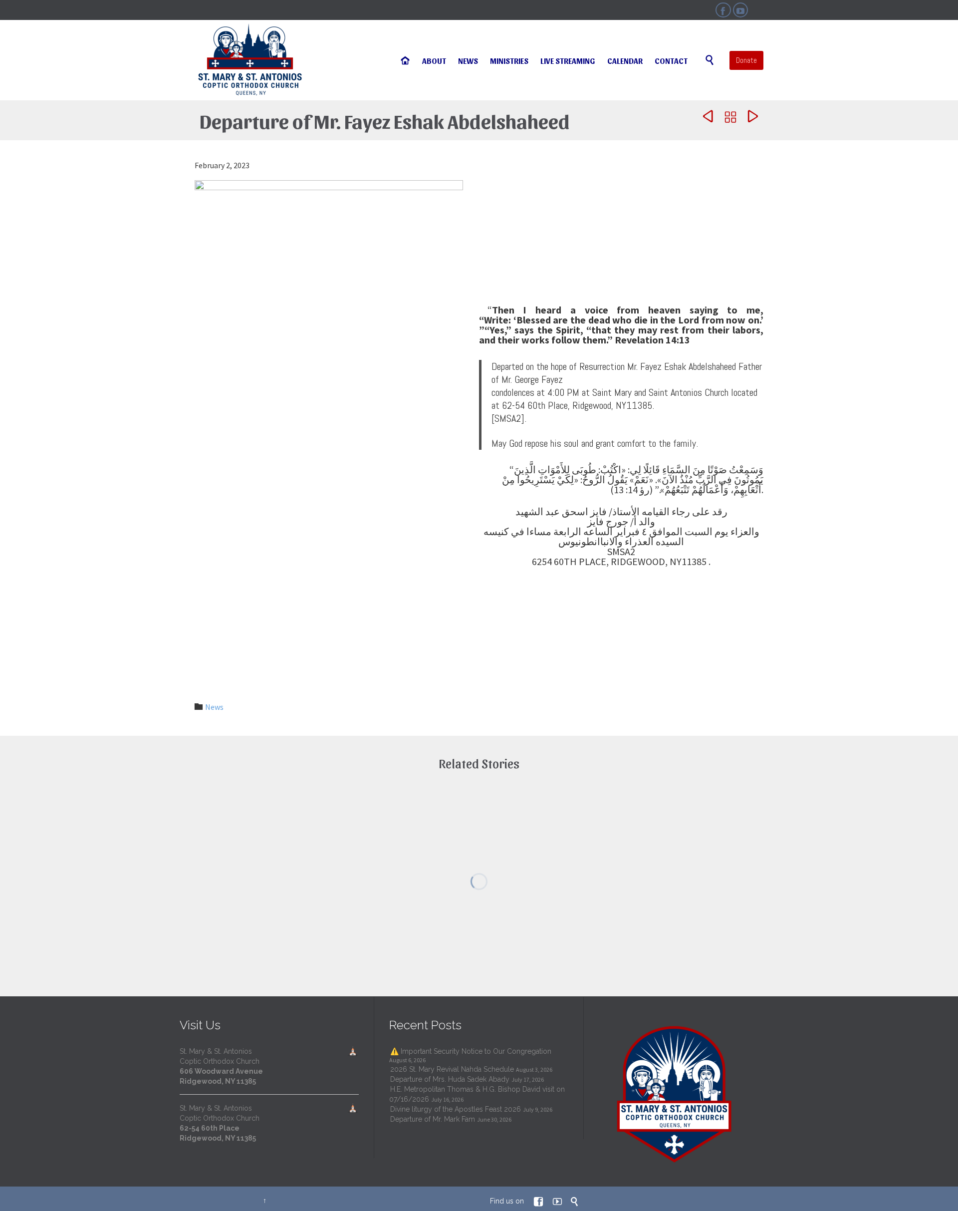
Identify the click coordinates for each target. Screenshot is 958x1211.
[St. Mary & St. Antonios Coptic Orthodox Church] (251, 60)
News (214, 707)
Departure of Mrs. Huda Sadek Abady (449, 1079)
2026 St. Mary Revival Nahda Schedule (452, 1069)
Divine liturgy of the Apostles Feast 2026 (455, 1109)
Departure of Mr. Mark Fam (432, 1119)
